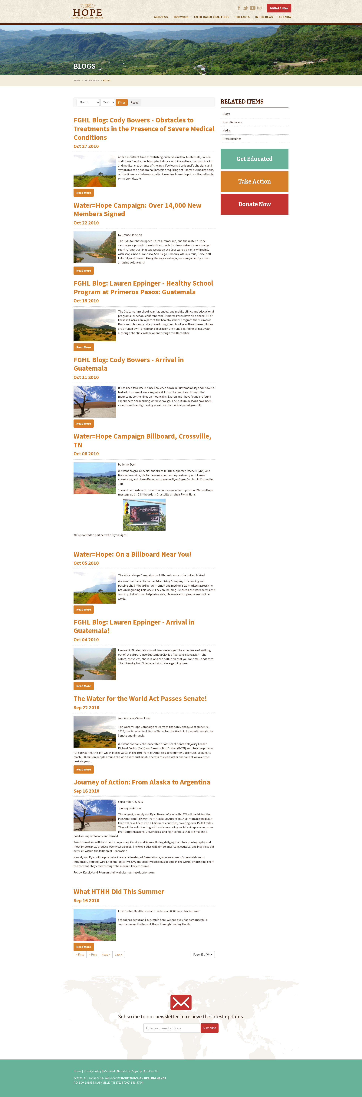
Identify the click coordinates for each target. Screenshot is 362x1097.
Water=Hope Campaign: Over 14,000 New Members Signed (137, 209)
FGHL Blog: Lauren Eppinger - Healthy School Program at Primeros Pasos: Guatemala (143, 287)
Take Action (254, 181)
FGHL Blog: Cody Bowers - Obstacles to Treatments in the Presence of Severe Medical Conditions (144, 128)
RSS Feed (109, 1071)
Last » (118, 954)
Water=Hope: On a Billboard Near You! (132, 554)
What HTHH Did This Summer (119, 891)
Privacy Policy (92, 1071)
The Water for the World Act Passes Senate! (140, 698)
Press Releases (232, 122)
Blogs (85, 66)
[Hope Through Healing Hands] (87, 11)
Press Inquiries (231, 139)
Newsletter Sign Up (129, 1071)
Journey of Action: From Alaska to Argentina (142, 781)
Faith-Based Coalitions (211, 17)
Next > (106, 954)
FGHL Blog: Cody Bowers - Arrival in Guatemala (129, 364)
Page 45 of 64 (202, 954)
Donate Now (279, 8)
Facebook (239, 8)
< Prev (93, 954)
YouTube (252, 8)
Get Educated (254, 159)
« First (80, 954)
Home (77, 80)
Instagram (259, 8)
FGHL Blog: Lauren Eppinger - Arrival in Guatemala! (134, 626)
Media (226, 130)
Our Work (181, 17)
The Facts (242, 17)
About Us (161, 17)
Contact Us (151, 1071)
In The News (264, 17)
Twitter (245, 8)
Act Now (285, 17)
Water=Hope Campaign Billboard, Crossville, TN (142, 440)
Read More (83, 192)
